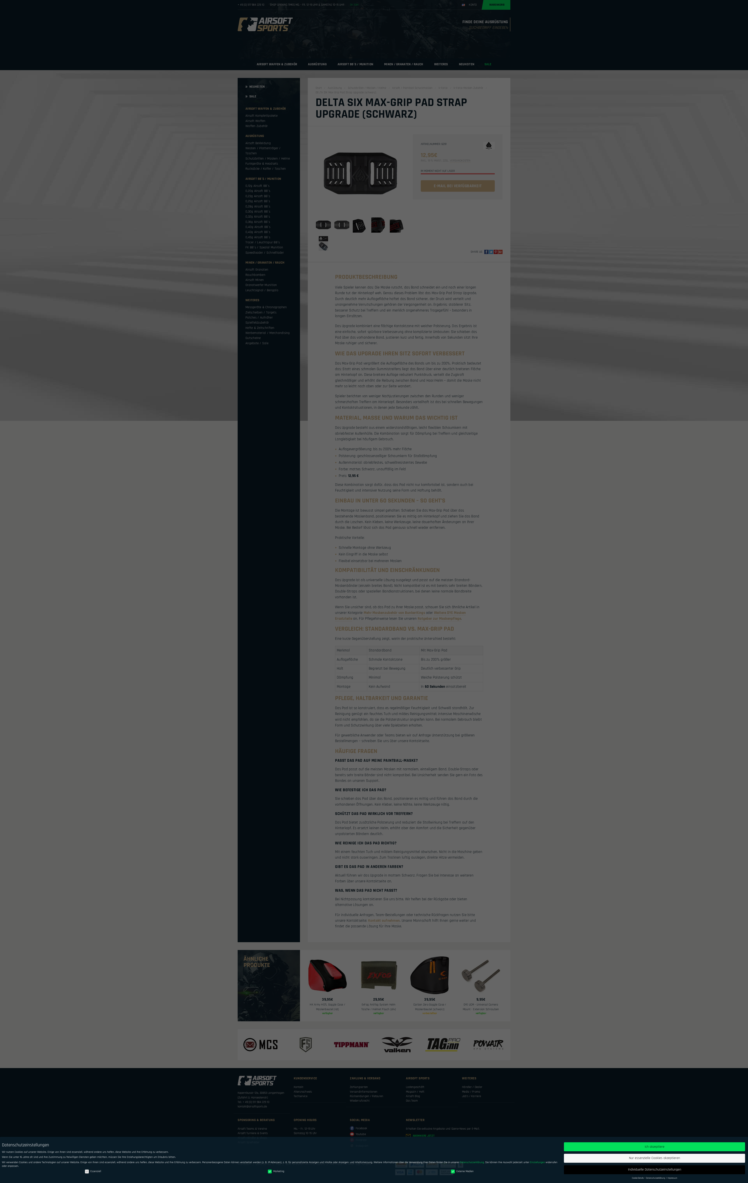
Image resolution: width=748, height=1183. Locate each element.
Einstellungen (537, 1162)
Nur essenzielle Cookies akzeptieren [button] (654, 1158)
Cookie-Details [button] (638, 1178)
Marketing (278, 1171)
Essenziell (95, 1171)
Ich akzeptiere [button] (654, 1147)
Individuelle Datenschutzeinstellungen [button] (654, 1169)
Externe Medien (465, 1171)
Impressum (672, 1178)
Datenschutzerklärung (472, 1162)
